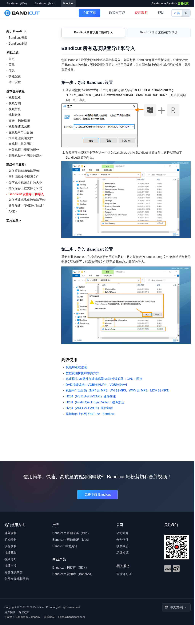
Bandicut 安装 (18, 37)
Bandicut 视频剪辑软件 (22, 13)
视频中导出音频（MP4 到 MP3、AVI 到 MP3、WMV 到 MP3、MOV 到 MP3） (118, 390)
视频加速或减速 (19, 126)
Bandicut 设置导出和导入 (26, 194)
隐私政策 (24, 612)
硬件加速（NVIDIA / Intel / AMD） (26, 208)
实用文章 (13, 220)
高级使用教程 (16, 164)
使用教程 (141, 12)
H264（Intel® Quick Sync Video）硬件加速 (95, 402)
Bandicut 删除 (18, 43)
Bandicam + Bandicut (170, 3)
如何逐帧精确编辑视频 (24, 170)
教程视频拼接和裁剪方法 (82, 373)
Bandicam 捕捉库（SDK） (70, 567)
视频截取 (15, 97)
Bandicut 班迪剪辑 (64, 546)
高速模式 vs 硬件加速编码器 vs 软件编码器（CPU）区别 (104, 378)
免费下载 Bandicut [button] (97, 494)
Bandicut (68, 3)
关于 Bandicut (16, 31)
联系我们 (122, 546)
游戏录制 (10, 539)
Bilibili (167, 568)
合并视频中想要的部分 (24, 149)
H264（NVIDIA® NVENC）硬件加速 (91, 396)
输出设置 (15, 82)
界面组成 (12, 52)
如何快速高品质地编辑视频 (27, 199)
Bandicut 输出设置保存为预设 (158, 32)
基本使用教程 (15, 91)
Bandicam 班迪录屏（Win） (71, 533)
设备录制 (10, 546)
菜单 (12, 64)
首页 (12, 59)
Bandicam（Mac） (45, 3)
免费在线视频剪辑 (16, 578)
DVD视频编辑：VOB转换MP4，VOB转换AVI (96, 384)
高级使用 (69, 359)
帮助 (161, 12)
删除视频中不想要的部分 (25, 155)
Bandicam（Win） (17, 3)
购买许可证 (117, 12)
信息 (12, 70)
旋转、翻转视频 (19, 120)
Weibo (176, 568)
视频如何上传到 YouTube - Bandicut (90, 414)
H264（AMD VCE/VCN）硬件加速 (89, 408)
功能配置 (15, 76)
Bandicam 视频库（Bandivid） (73, 574)
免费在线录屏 (13, 572)
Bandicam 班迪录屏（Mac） (71, 539)
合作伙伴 (122, 539)
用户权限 (9, 612)
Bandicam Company (45, 607)
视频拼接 (15, 109)
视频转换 (15, 114)
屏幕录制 (10, 533)
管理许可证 (124, 574)
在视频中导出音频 (21, 132)
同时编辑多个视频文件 (24, 176)
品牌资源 (122, 552)
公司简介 (122, 533)
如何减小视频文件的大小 (25, 182)
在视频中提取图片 (21, 143)
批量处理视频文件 (21, 138)
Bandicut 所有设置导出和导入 (93, 32)
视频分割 (15, 103)
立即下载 (89, 13)
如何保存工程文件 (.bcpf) (25, 188)
